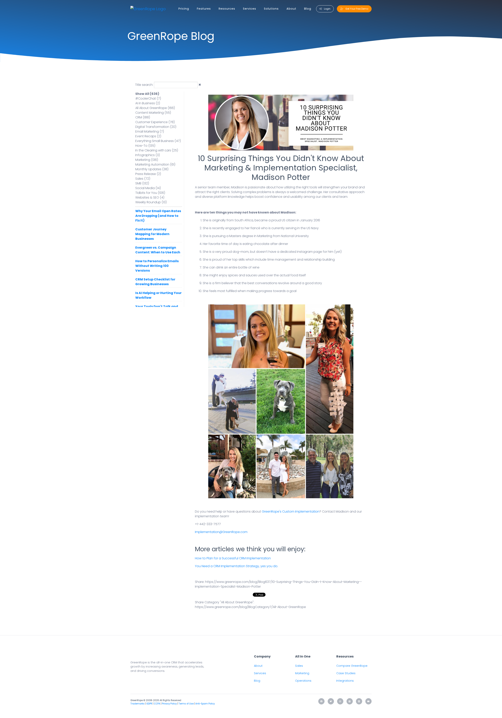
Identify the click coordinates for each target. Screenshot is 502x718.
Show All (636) (147, 94)
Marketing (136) (146, 160)
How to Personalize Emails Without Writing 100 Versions (157, 266)
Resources (227, 9)
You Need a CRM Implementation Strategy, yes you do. (236, 566)
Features (204, 9)
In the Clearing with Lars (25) (156, 150)
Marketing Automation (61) (155, 164)
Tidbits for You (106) (150, 192)
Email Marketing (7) (149, 131)
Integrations (345, 681)
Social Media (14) (148, 188)
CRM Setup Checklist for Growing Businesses (155, 281)
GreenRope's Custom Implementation (290, 511)
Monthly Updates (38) (151, 169)
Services (249, 9)
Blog (307, 9)
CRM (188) (142, 117)
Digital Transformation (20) (155, 127)
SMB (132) (142, 183)
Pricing (183, 9)
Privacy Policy (169, 703)
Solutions (271, 9)
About (291, 9)
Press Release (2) (148, 174)
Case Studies (346, 673)
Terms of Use (186, 703)
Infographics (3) (147, 155)
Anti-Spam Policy (205, 703)
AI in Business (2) (147, 103)
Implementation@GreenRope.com (221, 532)
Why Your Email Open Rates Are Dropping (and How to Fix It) (158, 216)
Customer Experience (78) (155, 122)
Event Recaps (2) (148, 136)
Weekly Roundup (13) (151, 202)
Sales (299, 666)
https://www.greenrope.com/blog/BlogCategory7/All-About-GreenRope (250, 607)
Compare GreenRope (351, 666)
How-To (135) (145, 145)
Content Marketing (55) (153, 112)
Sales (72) (142, 178)
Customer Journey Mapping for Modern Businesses (152, 234)
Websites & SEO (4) (149, 197)
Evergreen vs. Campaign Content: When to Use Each (157, 250)
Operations (303, 681)
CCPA (157, 703)
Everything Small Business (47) (158, 141)
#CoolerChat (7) (148, 98)
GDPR (149, 703)
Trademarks (137, 703)
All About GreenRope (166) (155, 108)
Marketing (302, 673)
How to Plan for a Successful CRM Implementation (233, 558)
